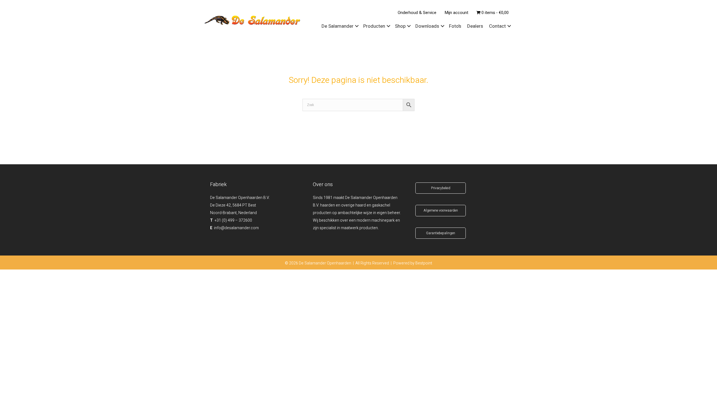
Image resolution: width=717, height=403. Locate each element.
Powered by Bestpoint (412, 263)
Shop (400, 26)
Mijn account (456, 13)
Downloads (427, 26)
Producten (374, 26)
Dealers (475, 26)
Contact (497, 26)
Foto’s (455, 26)
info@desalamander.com (236, 228)
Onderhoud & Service (417, 13)
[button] (356, 26)
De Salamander (337, 26)
